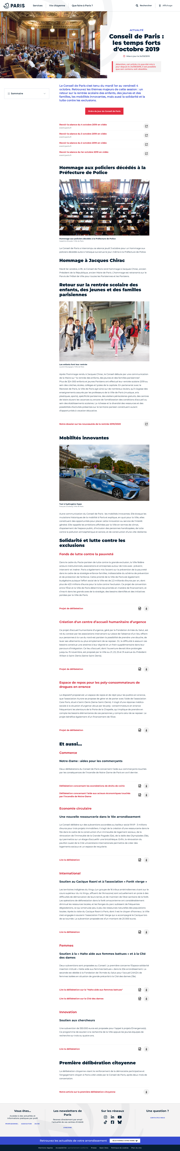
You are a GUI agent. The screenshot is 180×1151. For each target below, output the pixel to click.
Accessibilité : (72, 1148)
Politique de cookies (120, 1148)
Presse (94, 1148)
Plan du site (136, 1148)
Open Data (103, 1148)
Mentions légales (45, 1148)
